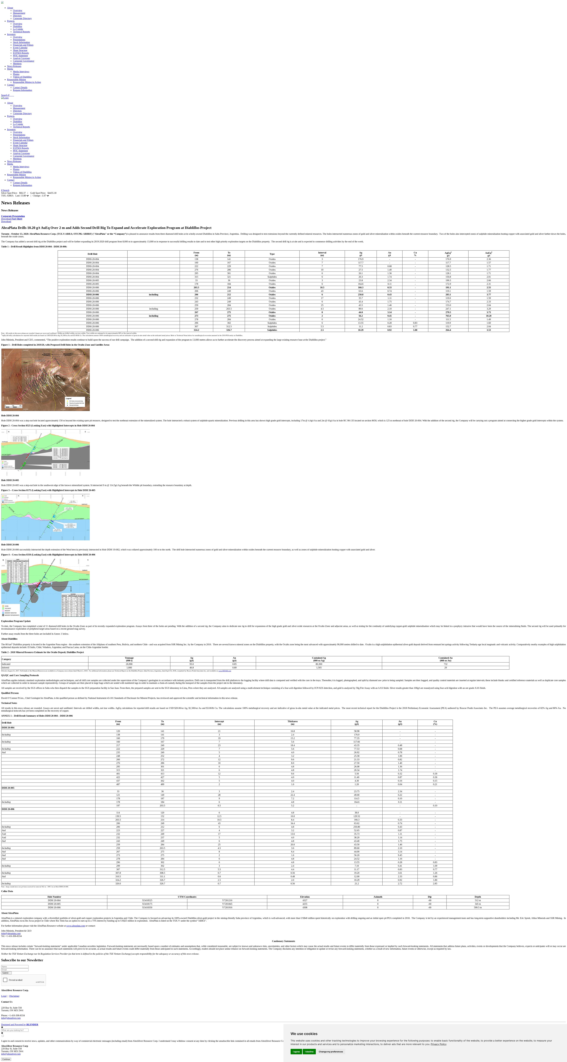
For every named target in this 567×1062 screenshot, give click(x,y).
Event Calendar (20, 47)
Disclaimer (14, 996)
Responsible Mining (16, 79)
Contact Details (20, 87)
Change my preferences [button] (331, 1051)
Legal (3, 996)
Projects (10, 21)
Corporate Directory (22, 18)
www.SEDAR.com (225, 671)
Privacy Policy (439, 1044)
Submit (5, 973)
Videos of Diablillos (22, 77)
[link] (439, 1044)
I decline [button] (309, 1051)
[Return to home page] (2, 2)
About (10, 7)
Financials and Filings (23, 45)
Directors (17, 15)
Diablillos (17, 26)
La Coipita (18, 29)
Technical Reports (21, 31)
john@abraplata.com (11, 933)
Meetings (17, 63)
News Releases (14, 66)
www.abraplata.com (75, 926)
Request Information (22, 90)
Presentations (19, 39)
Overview (17, 10)
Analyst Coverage (21, 58)
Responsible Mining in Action (27, 82)
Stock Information (21, 42)
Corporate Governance (23, 61)
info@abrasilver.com (11, 1018)
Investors (11, 34)
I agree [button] (296, 1051)
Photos (16, 74)
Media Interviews (21, 71)
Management (19, 13)
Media (10, 69)
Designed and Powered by (19, 1024)
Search (4, 95)
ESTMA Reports (21, 53)
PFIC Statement (20, 55)
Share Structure (20, 50)
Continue (6, 1059)
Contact (10, 85)
